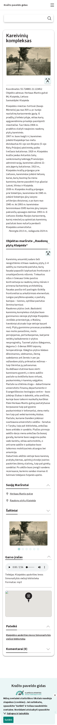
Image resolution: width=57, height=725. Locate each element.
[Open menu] (52, 5)
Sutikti (8, 720)
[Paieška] (49, 18)
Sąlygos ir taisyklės (18, 713)
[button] (28, 598)
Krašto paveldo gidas (16, 5)
